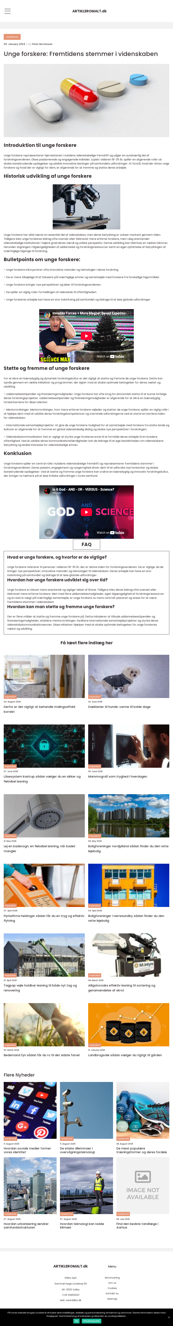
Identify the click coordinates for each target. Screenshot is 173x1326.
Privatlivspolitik (91, 1321)
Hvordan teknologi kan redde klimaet (82, 1225)
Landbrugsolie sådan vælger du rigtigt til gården (125, 1055)
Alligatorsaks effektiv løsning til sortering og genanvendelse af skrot (121, 987)
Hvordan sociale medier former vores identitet (27, 1150)
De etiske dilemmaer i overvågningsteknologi (77, 1150)
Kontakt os (112, 1293)
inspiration (10, 696)
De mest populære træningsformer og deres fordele (141, 1150)
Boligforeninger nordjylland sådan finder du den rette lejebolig (128, 848)
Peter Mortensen (42, 44)
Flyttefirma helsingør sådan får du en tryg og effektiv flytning (44, 918)
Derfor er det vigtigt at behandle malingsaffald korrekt (39, 709)
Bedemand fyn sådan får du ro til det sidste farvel (42, 1055)
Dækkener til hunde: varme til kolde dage (119, 707)
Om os (112, 1283)
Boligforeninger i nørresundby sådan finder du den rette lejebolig (126, 918)
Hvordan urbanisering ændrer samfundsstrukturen (26, 1225)
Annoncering (112, 1277)
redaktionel (12, 36)
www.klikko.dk (73, 1300)
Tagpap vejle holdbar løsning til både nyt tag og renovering (40, 987)
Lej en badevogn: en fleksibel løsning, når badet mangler (39, 848)
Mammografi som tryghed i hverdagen (117, 776)
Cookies (112, 1288)
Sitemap (112, 1299)
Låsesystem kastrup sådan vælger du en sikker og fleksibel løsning (42, 778)
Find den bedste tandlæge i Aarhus (137, 1225)
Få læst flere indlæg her (86, 643)
